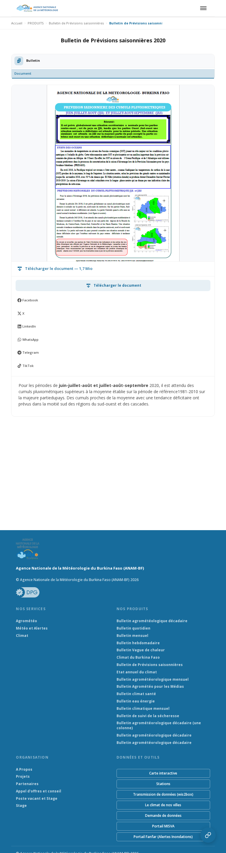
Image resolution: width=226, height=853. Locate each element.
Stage (21, 805)
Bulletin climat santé (136, 694)
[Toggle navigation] (202, 8)
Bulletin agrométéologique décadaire (152, 621)
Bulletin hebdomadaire (138, 643)
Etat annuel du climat (137, 672)
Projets (23, 776)
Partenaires (27, 784)
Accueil (16, 23)
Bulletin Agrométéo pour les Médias (150, 686)
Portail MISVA (163, 826)
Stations (163, 783)
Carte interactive (163, 773)
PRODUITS (36, 23)
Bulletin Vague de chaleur (141, 650)
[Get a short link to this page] (208, 835)
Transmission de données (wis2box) (163, 794)
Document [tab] (22, 73)
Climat (22, 635)
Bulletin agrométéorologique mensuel (153, 679)
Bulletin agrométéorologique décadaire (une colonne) (159, 725)
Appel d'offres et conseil (38, 791)
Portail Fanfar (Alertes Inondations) (163, 836)
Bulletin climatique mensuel (143, 708)
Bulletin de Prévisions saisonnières (76, 23)
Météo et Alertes (32, 628)
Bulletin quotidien (133, 628)
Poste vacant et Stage (36, 798)
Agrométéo (26, 621)
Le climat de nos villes (163, 804)
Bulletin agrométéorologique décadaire (154, 735)
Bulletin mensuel (132, 635)
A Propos (24, 769)
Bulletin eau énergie (136, 701)
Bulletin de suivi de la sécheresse (148, 716)
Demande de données (163, 815)
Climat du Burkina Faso (138, 657)
